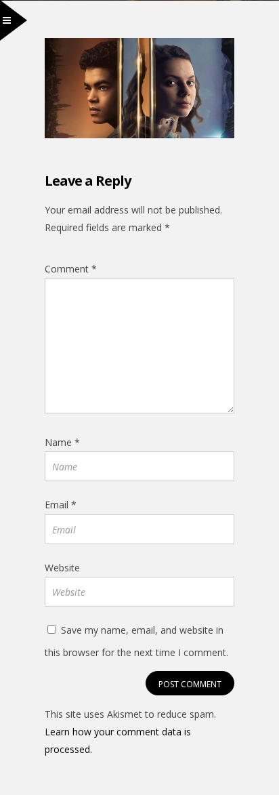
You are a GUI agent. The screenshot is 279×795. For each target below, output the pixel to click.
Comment (71, 268)
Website (62, 567)
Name (62, 442)
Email (61, 504)
